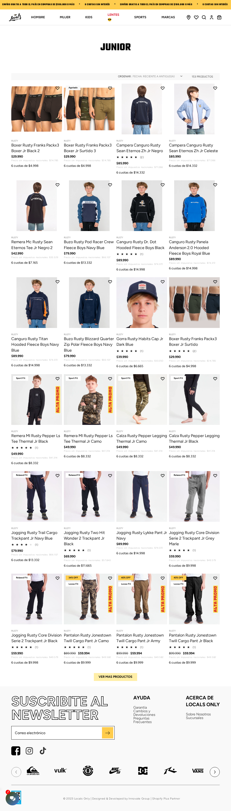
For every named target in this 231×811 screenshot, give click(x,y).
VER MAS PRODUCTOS (115, 677)
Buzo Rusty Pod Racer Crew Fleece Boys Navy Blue (89, 244)
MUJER (65, 17)
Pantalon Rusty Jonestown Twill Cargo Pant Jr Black (192, 638)
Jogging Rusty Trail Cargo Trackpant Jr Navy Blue (34, 535)
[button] (204, 17)
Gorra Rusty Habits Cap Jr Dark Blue (139, 341)
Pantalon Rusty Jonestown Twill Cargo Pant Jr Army (140, 638)
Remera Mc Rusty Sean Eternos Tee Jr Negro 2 (32, 244)
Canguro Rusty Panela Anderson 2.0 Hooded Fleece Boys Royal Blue (189, 247)
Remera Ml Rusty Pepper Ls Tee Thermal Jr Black (35, 438)
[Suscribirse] (107, 732)
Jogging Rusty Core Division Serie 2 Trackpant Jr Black (36, 638)
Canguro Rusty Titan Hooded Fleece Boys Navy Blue (35, 344)
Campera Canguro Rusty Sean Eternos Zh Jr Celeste (193, 148)
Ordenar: (125, 76)
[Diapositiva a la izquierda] (18, 126)
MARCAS (168, 17)
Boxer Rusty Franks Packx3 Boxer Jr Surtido (193, 341)
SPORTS (140, 17)
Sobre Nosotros (198, 714)
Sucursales (194, 718)
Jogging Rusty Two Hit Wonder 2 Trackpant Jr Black (84, 538)
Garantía (140, 707)
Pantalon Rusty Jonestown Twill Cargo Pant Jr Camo (87, 638)
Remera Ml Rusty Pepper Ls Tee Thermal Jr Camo (88, 438)
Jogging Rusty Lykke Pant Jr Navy (141, 535)
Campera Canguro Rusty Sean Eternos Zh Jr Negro (139, 148)
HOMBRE (38, 17)
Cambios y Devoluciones (144, 713)
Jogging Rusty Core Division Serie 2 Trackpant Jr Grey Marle (194, 538)
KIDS (88, 17)
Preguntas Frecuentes (142, 720)
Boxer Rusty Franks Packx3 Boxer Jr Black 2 (35, 148)
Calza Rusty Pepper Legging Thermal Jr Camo (141, 438)
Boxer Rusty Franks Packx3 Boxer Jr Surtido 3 (88, 148)
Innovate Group (139, 798)
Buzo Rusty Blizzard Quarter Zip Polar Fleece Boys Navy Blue (89, 344)
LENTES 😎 (113, 17)
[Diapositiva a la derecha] (55, 126)
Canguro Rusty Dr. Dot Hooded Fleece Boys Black (140, 244)
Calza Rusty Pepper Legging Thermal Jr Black (194, 438)
